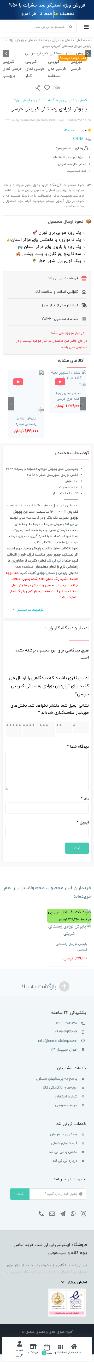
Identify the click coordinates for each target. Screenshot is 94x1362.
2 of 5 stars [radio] (64, 727)
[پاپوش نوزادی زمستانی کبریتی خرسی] (47, 53)
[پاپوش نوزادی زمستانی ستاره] (26, 388)
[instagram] (83, 1214)
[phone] (41, 1214)
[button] (83, 403)
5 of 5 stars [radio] (15, 729)
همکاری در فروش (63, 1134)
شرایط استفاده (66, 1096)
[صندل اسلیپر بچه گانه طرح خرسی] (68, 375)
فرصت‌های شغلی (64, 1143)
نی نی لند (54, 560)
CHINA (78, 138)
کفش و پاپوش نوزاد (29, 100)
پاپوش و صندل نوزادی (52, 573)
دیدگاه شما (78, 746)
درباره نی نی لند (64, 1160)
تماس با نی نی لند (63, 1151)
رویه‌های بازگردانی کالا (60, 1087)
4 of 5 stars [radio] (32, 729)
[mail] (52, 1214)
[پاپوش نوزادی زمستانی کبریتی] (69, 930)
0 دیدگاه (69, 130)
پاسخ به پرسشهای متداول (56, 1078)
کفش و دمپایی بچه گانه (67, 100)
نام (85, 799)
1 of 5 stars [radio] (82, 727)
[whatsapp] (73, 1214)
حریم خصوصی (66, 1105)
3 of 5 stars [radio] (49, 729)
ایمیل (83, 822)
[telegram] (63, 1214)
